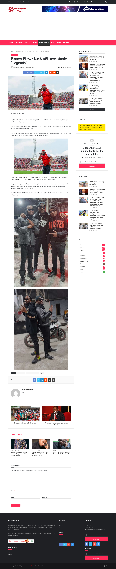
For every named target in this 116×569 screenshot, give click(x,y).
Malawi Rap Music (30, 373)
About (29, 2)
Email (13, 497)
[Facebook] (69, 2)
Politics (82, 250)
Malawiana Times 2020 (38, 566)
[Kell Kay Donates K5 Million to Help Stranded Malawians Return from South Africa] (41, 444)
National (27, 42)
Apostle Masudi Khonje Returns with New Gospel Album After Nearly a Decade (20, 454)
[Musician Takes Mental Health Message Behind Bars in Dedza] (62, 444)
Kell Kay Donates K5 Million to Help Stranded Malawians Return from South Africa (41, 454)
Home (24, 2)
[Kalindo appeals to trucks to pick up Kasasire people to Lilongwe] (83, 58)
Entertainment (44, 42)
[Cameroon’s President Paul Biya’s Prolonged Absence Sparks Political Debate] (83, 66)
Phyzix (37, 373)
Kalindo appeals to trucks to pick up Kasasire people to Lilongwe (97, 57)
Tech (52, 42)
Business (19, 42)
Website (44, 497)
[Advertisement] (58, 27)
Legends (23, 373)
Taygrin (42, 373)
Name (13, 490)
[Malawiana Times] (17, 9)
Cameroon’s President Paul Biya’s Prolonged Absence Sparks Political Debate (97, 65)
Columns (66, 42)
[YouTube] (74, 2)
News (81, 244)
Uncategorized (84, 258)
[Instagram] (77, 2)
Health (34, 42)
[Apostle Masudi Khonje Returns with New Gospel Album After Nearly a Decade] (20, 444)
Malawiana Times (18, 67)
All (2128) (92, 109)
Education (82, 266)
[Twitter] (72, 2)
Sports (58, 42)
